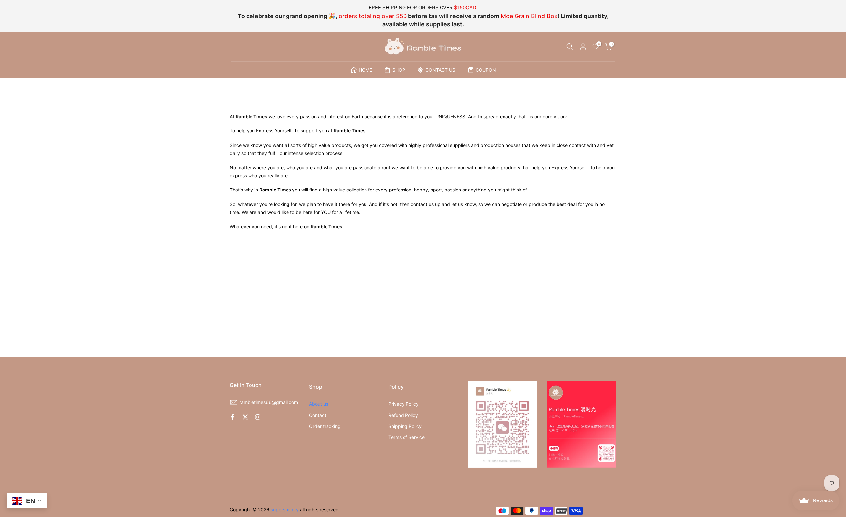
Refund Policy (403, 415)
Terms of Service (406, 437)
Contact (317, 415)
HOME (365, 70)
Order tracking (325, 426)
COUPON (486, 70)
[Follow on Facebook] (233, 417)
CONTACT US (440, 70)
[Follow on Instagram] (258, 417)
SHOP (398, 70)
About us (318, 404)
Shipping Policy (405, 426)
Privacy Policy (403, 404)
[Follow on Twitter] (245, 417)
